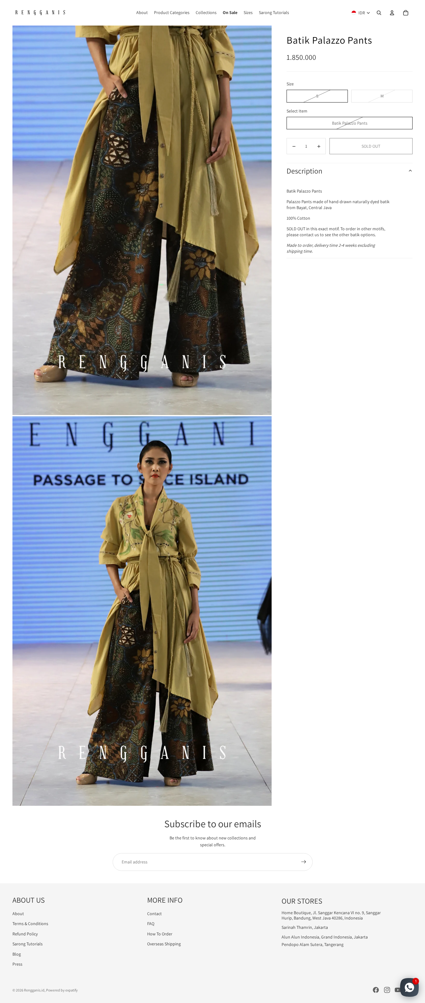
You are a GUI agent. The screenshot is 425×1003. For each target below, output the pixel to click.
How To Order (159, 934)
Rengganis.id (34, 990)
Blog (16, 954)
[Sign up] (304, 862)
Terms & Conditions (30, 923)
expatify (71, 990)
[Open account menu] (392, 13)
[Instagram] (387, 990)
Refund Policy (25, 934)
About (18, 913)
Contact (154, 913)
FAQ (150, 923)
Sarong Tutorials (27, 944)
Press (17, 964)
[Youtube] (398, 990)
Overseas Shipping (164, 944)
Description (304, 171)
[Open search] (379, 13)
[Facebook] (376, 990)
